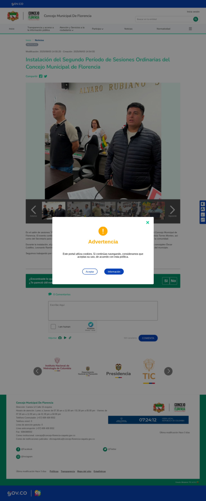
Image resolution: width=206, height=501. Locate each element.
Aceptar (90, 271)
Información (114, 271)
